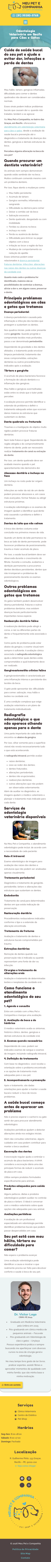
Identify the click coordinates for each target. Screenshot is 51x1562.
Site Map (25, 1553)
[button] (25, 22)
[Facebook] (22, 1478)
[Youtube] (22, 1485)
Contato (25, 1558)
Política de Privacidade (25, 1549)
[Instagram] (29, 1478)
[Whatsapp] (29, 1485)
